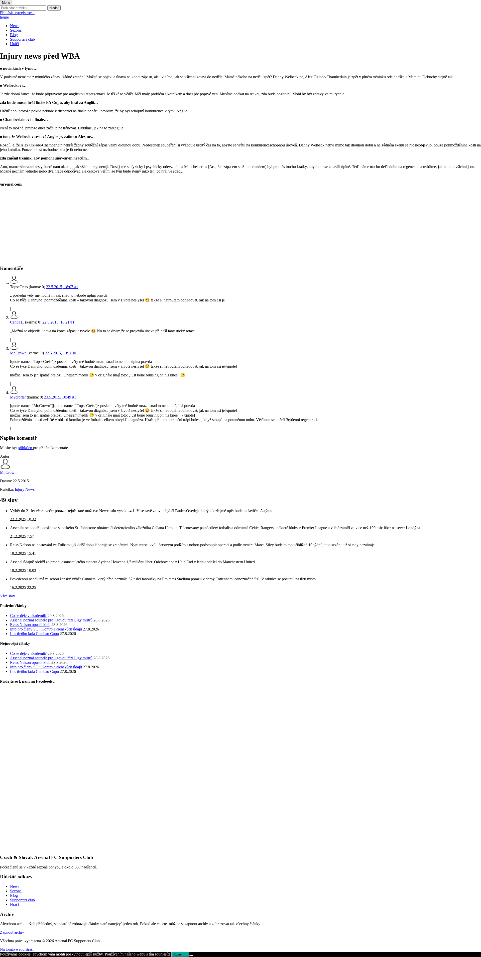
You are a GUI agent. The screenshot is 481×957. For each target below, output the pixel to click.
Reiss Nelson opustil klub (30, 624)
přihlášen (25, 448)
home (4, 17)
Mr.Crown (18, 353)
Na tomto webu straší (17, 949)
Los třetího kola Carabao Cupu (34, 633)
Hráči (14, 44)
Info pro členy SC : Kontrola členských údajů (46, 629)
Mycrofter (18, 397)
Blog (14, 35)
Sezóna (16, 30)
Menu (6, 3)
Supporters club (22, 39)
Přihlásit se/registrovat (17, 13)
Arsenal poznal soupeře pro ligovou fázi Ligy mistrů (51, 620)
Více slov (7, 596)
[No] (191, 955)
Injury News (25, 489)
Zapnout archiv (12, 932)
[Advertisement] (150, 226)
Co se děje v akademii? (28, 615)
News (14, 26)
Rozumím (180, 954)
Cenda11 (17, 322)
